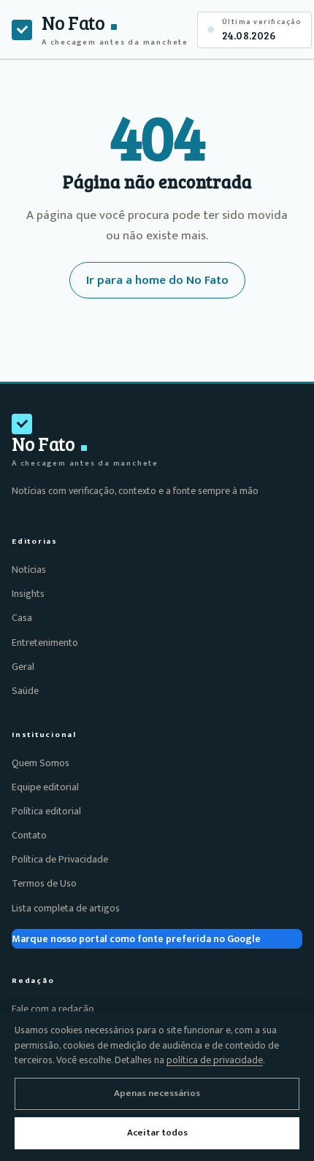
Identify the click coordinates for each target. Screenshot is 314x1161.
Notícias (29, 569)
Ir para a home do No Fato (157, 280)
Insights (28, 593)
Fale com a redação (53, 1008)
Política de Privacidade (60, 859)
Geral (23, 666)
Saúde (25, 690)
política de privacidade (214, 1060)
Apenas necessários (157, 1093)
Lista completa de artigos (66, 908)
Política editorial (46, 811)
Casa (22, 617)
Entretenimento (45, 642)
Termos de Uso (44, 883)
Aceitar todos (157, 1133)
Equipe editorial (45, 787)
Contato (29, 835)
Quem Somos (40, 763)
